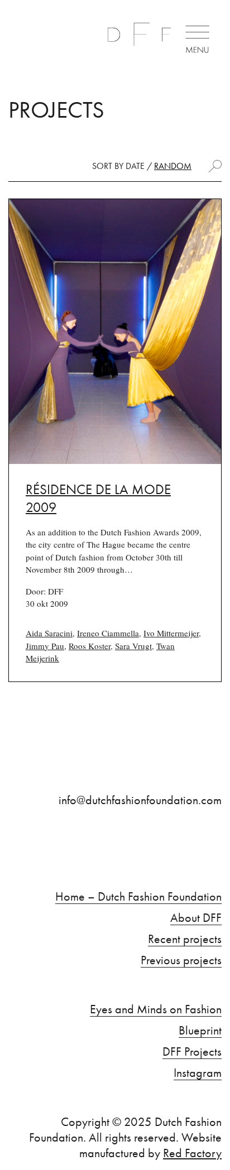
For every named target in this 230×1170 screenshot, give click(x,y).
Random (172, 166)
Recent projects (185, 939)
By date (129, 166)
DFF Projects (192, 1052)
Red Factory (192, 1153)
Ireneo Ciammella (108, 633)
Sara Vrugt (133, 645)
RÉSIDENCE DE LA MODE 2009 (98, 498)
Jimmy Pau (45, 645)
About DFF (196, 918)
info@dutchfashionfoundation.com (140, 800)
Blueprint (200, 1030)
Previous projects (181, 960)
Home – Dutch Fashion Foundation (138, 896)
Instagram (198, 1073)
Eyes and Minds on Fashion (156, 1009)
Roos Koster (90, 645)
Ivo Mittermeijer (171, 633)
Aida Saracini (49, 633)
